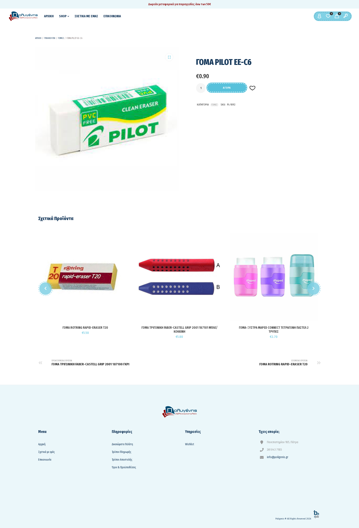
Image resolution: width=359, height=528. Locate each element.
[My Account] (319, 16)
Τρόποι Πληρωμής (121, 452)
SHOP (63, 16)
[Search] (345, 16)
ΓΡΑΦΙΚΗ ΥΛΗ (49, 38)
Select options (170, 320)
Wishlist (189, 444)
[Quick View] (85, 316)
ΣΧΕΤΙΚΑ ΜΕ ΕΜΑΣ (86, 16)
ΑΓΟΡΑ (227, 87)
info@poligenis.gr (277, 457)
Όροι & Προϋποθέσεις (124, 467)
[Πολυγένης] (23, 16)
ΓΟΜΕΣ (61, 38)
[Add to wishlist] (95, 316)
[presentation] (45, 288)
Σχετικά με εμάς (46, 452)
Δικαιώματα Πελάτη (122, 444)
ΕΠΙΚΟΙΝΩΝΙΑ (112, 16)
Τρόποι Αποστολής (122, 459)
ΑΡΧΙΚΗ (49, 16)
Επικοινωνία (44, 459)
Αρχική (41, 444)
